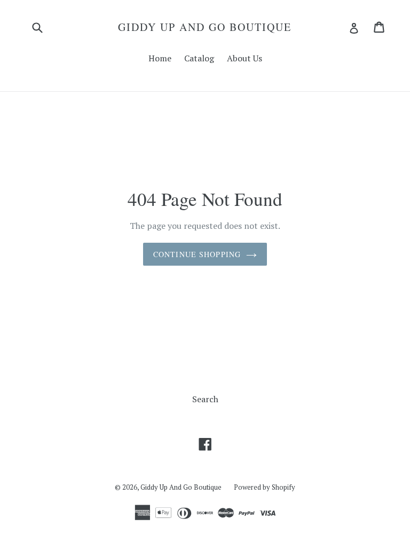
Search (205, 399)
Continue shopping (197, 254)
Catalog (199, 58)
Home (159, 58)
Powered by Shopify (264, 487)
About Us (244, 58)
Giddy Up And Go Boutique (204, 27)
